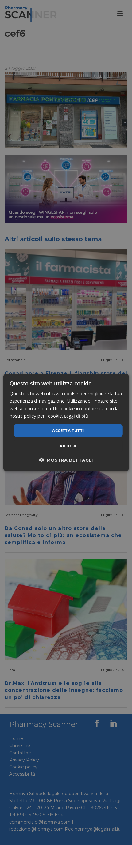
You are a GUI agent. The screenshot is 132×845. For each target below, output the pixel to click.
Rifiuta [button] (68, 446)
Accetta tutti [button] (68, 430)
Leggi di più (76, 416)
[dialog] (66, 422)
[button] (66, 460)
